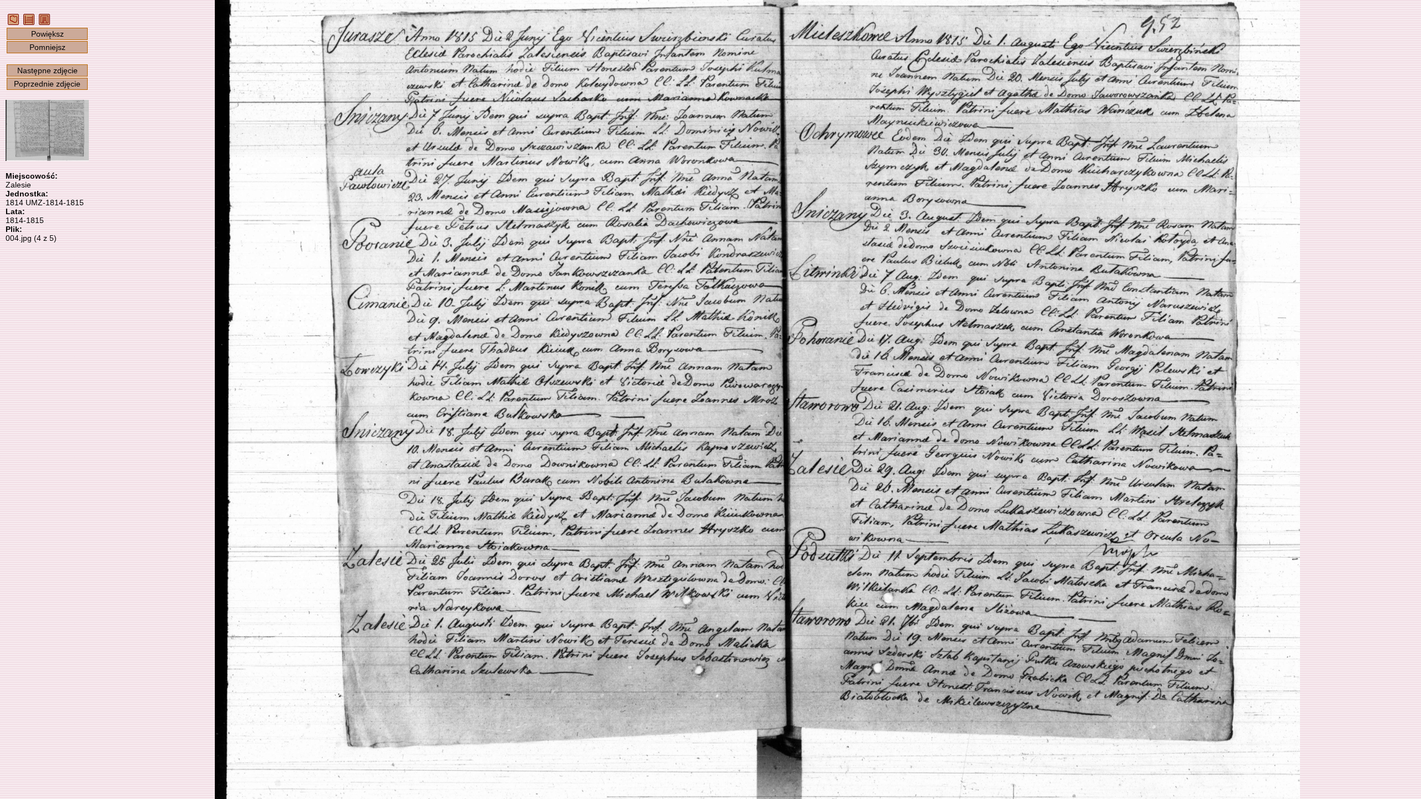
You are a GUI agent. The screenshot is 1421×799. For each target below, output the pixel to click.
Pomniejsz (47, 47)
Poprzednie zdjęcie (47, 83)
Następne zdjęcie (47, 70)
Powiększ (47, 33)
